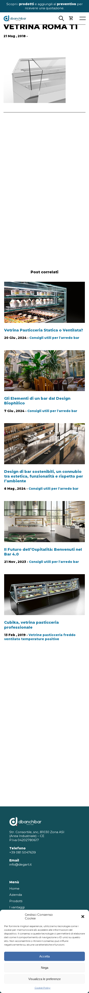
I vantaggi (17, 907)
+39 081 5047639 (22, 852)
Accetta (44, 956)
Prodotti (15, 901)
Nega (44, 967)
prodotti (26, 4)
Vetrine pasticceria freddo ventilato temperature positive (40, 637)
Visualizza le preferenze (44, 979)
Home (14, 888)
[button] (83, 916)
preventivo (66, 4)
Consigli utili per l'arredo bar (54, 338)
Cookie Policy (43, 987)
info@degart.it (20, 864)
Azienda (15, 895)
